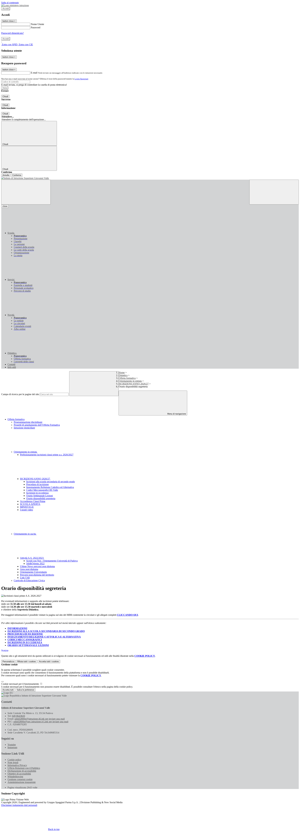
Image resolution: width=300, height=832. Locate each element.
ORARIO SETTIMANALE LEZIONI (28, 645)
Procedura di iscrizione (37, 484)
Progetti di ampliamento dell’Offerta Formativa (37, 425)
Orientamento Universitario (33, 572)
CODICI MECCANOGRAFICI (25, 639)
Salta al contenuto (10, 2)
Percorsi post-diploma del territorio (37, 574)
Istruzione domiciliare (24, 427)
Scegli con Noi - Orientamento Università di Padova (52, 560)
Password (35, 27)
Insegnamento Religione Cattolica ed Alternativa (50, 487)
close (4, 206)
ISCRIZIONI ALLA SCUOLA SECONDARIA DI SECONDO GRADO (46, 631)
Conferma (16, 175)
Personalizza (8, 661)
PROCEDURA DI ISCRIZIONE (25, 634)
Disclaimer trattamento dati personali (19, 805)
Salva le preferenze (25, 690)
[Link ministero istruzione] (15, 5)
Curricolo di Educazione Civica (29, 580)
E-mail (34, 72)
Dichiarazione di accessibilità (22, 771)
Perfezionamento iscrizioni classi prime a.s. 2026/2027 (46, 454)
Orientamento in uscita (25, 533)
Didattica (123, 375)
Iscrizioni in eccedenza (37, 493)
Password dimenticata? (12, 33)
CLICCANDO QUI (127, 615)
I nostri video (26, 509)
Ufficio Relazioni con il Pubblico (24, 768)
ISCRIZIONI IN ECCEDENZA (25, 642)
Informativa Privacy (17, 765)
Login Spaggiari (81, 79)
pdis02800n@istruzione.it (40, 718)
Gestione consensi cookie (20, 779)
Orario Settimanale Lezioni (39, 495)
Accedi (5, 8)
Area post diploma (29, 569)
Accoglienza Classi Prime (32, 501)
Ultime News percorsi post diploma (37, 566)
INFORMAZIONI (17, 628)
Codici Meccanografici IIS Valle (42, 490)
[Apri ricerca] (274, 192)
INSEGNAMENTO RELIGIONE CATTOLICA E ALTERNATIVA (44, 636)
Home (122, 372)
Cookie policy (14, 759)
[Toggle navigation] (26, 192)
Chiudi (5, 96)
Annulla (5, 175)
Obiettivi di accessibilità (19, 773)
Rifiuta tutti (26, 661)
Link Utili (25, 577)
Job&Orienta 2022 (35, 563)
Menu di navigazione (176, 414)
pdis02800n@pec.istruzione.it (40, 721)
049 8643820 (18, 716)
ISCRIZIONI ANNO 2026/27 (134, 383)
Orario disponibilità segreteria (40, 498)
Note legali (13, 762)
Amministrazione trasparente (22, 782)
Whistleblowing (15, 776)
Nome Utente (37, 24)
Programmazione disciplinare (28, 422)
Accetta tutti (49, 661)
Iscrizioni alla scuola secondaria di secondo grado (50, 481)
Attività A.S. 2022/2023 (32, 558)
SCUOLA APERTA (30, 504)
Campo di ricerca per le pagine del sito (20, 394)
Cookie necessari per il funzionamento (20, 684)
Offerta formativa (127, 378)
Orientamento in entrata (130, 381)
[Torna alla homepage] (150, 178)
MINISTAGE (27, 507)
